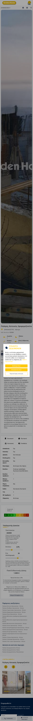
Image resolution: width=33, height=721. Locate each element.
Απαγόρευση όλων (16, 369)
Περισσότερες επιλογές (16, 373)
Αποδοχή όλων (16, 366)
